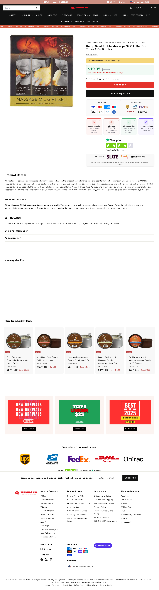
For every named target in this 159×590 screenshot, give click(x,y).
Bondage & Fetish (48, 537)
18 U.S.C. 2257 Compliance (105, 521)
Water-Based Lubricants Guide (78, 519)
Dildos (39, 15)
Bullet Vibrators (47, 518)
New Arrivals (29, 429)
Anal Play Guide (74, 507)
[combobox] (21, 8)
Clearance (66, 21)
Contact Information (51, 585)
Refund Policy (79, 585)
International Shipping (103, 500)
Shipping (100, 79)
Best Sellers (137, 15)
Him (124, 15)
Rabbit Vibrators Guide (77, 511)
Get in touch (126, 500)
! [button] (118, 60)
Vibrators (67, 15)
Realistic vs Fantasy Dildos (78, 503)
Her (116, 15)
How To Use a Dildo (75, 500)
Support (91, 21)
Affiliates (125, 503)
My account (126, 522)
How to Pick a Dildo (75, 496)
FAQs (123, 511)
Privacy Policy (100, 507)
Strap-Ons (82, 15)
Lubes (106, 15)
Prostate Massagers (49, 529)
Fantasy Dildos (47, 503)
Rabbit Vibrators (48, 511)
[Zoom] (41, 70)
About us (125, 496)
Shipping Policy (92, 585)
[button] (103, 107)
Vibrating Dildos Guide (77, 514)
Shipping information (16, 230)
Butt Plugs (45, 526)
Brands (79, 21)
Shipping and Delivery (103, 496)
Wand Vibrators (47, 514)
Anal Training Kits (48, 533)
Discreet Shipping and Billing (103, 512)
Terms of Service (101, 517)
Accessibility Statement (131, 514)
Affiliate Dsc (126, 507)
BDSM (96, 15)
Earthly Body (92, 54)
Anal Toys (52, 15)
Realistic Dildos (47, 500)
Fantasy (12, 15)
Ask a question (13, 237)
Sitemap (124, 518)
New (148, 15)
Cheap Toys (79, 429)
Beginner (26, 15)
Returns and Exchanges (104, 503)
